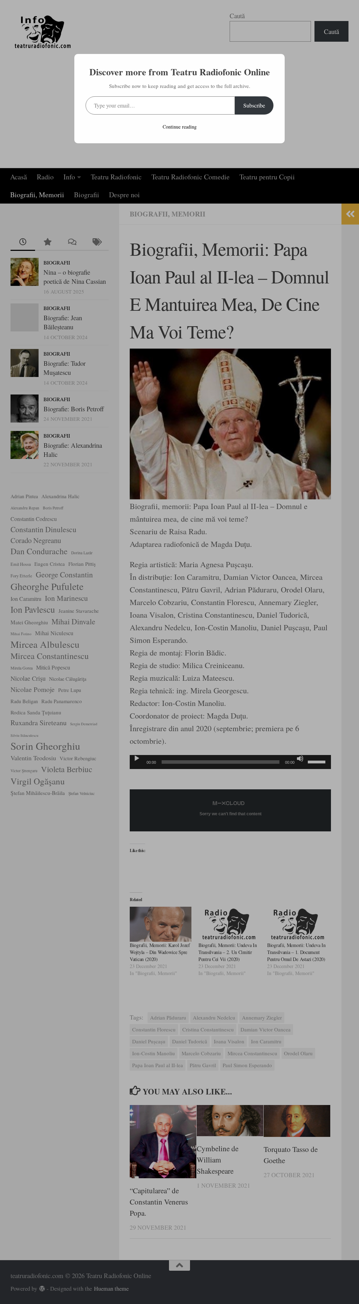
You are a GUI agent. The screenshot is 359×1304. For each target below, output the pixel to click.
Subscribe (254, 105)
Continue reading (180, 126)
